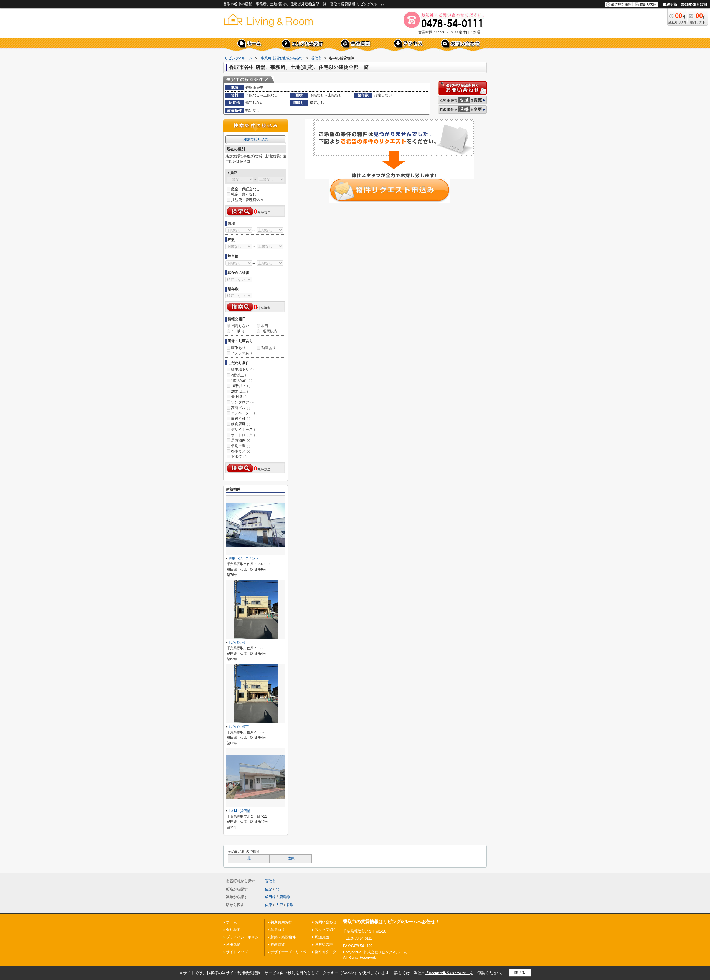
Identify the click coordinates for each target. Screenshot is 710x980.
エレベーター (244, 413)
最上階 (239, 397)
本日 (264, 326)
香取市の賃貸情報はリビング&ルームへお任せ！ (391, 921)
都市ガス (240, 451)
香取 (290, 905)
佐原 (291, 858)
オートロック (244, 435)
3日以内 (237, 331)
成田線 (270, 897)
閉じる (519, 973)
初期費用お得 (281, 922)
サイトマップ (237, 952)
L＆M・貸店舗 (239, 811)
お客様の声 (324, 944)
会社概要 (233, 930)
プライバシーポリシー (244, 937)
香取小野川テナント (244, 558)
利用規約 (233, 944)
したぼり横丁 (239, 643)
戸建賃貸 (277, 944)
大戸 (279, 905)
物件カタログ (325, 952)
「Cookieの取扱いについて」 (447, 973)
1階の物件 (241, 381)
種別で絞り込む (255, 139)
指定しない (240, 326)
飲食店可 (240, 424)
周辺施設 (322, 937)
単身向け (277, 930)
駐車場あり (242, 369)
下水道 (239, 457)
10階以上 (240, 386)
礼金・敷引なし (243, 194)
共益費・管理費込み (247, 200)
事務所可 (240, 419)
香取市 (270, 881)
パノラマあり (242, 353)
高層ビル (240, 408)
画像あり (238, 348)
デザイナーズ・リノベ (288, 952)
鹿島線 (284, 897)
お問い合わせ (325, 922)
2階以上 (239, 375)
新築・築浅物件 (283, 937)
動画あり (268, 348)
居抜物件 (240, 440)
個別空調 (240, 446)
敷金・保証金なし (245, 189)
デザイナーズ (244, 429)
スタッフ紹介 (325, 930)
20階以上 (240, 391)
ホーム (231, 922)
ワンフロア (242, 402)
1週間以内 (269, 331)
